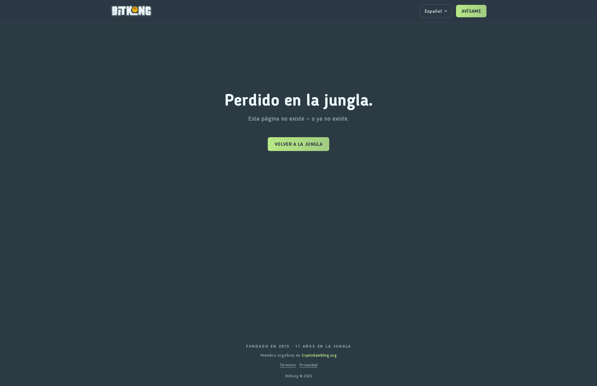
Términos (287, 365)
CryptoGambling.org (319, 355)
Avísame (471, 11)
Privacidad (309, 365)
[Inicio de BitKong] (131, 11)
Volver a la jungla (298, 144)
